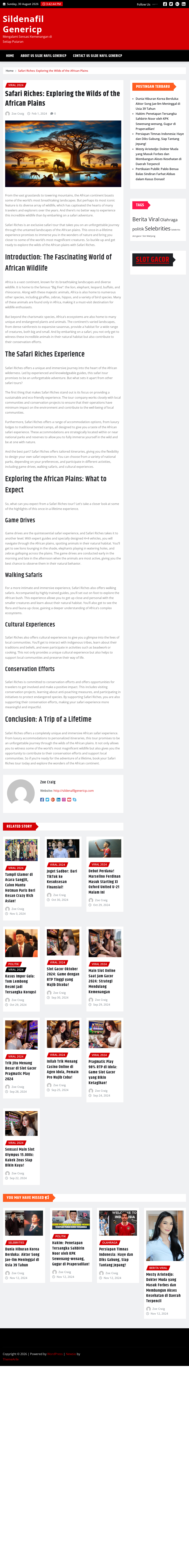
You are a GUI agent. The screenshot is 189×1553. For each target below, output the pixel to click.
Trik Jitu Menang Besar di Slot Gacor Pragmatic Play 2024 (21, 1071)
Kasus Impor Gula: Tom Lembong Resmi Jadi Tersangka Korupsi (20, 984)
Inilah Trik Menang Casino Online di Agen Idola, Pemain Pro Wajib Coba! (63, 1069)
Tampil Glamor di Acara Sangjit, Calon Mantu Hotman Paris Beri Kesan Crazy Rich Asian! (20, 888)
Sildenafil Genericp (23, 24)
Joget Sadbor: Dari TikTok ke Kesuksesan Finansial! (62, 879)
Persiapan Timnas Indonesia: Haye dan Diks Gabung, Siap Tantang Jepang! (160, 139)
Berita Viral (145, 219)
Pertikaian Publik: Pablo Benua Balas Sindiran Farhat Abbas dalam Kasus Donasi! (157, 174)
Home (10, 56)
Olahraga (169, 219)
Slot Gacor (152, 259)
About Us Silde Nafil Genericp (43, 56)
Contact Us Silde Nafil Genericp (97, 56)
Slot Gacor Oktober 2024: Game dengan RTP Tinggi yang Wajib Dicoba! (63, 977)
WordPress (55, 1354)
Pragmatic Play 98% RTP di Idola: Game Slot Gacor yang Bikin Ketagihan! (103, 1072)
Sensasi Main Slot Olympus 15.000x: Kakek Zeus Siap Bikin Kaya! (20, 1157)
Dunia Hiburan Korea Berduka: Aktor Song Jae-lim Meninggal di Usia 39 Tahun (158, 104)
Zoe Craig (18, 113)
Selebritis (175, 229)
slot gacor (137, 236)
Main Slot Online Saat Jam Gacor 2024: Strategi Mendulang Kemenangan (102, 981)
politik (138, 229)
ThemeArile (11, 1359)
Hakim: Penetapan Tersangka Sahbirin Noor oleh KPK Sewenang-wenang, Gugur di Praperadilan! (71, 1253)
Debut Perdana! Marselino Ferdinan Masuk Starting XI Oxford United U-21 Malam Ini (105, 881)
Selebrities (158, 228)
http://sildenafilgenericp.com (74, 791)
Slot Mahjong (148, 236)
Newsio (71, 1354)
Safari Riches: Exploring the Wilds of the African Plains (53, 70)
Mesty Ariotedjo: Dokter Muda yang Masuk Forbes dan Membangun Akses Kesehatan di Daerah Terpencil (163, 1288)
